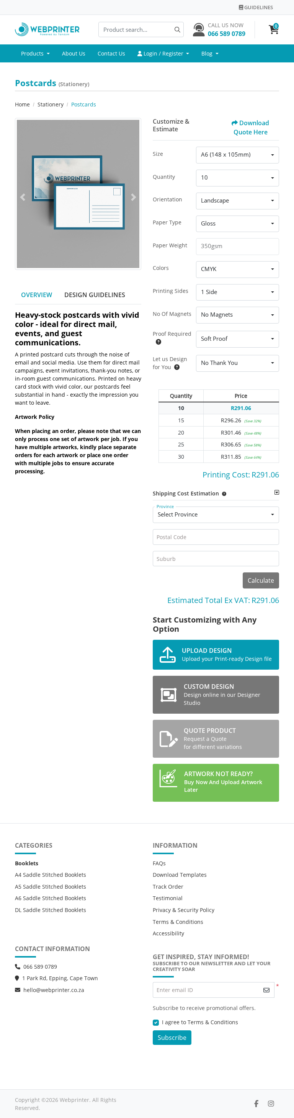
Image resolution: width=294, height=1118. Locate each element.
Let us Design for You (170, 363)
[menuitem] (35, 53)
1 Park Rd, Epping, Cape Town (60, 978)
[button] (222, 493)
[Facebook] (256, 1103)
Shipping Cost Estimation (186, 493)
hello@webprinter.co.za (53, 990)
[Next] (133, 197)
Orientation (167, 199)
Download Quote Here (252, 127)
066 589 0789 (40, 966)
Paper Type (167, 222)
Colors (161, 267)
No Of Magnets (172, 313)
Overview (36, 295)
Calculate (261, 580)
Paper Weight (170, 245)
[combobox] (237, 155)
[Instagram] (271, 1103)
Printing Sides (170, 290)
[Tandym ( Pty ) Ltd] (47, 29)
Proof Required (172, 333)
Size (158, 153)
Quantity (164, 176)
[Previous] (22, 197)
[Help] (157, 341)
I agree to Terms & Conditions (200, 1022)
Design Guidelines (94, 295)
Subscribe (172, 1037)
